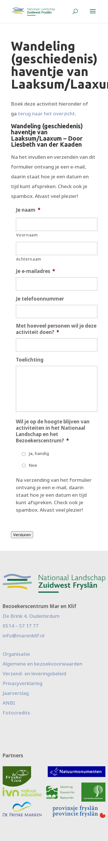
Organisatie (16, 654)
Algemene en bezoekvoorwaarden (42, 663)
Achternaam (29, 259)
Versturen (22, 534)
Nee (33, 465)
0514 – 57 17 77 (21, 625)
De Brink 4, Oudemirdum (31, 616)
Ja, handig (39, 453)
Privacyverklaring (22, 683)
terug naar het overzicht (46, 113)
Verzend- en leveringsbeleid (34, 673)
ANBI (9, 702)
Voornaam (27, 235)
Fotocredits (16, 712)
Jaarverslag (16, 693)
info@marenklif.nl (23, 635)
